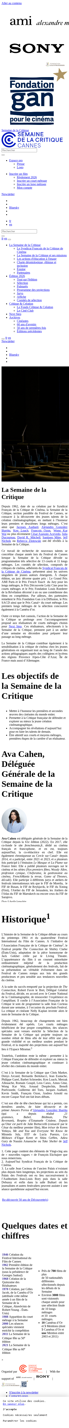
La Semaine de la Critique (25, 245)
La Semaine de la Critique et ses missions (42, 255)
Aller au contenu (12, 3)
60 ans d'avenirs (26, 324)
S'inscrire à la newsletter (23, 1392)
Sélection (22, 283)
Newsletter (8, 194)
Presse (21, 163)
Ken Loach (20, 530)
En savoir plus (13, 1403)
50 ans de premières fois (31, 327)
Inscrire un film (18, 173)
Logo (20, 167)
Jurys (20, 293)
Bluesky (14, 207)
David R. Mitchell (28, 537)
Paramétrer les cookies (20, 1420)
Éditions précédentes (29, 331)
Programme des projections (33, 289)
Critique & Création (21, 303)
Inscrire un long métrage (31, 184)
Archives (14, 317)
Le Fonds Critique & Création (35, 307)
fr (10, 221)
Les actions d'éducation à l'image (37, 258)
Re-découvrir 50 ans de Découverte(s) (25, 1199)
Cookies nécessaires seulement (25, 1415)
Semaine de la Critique (15, 130)
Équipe (21, 269)
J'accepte (10, 1409)
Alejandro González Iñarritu (50, 1110)
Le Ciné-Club (25, 310)
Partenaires (23, 272)
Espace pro (16, 160)
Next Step (15, 314)
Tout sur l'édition (27, 279)
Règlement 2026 (27, 177)
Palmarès (22, 286)
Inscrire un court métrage (32, 180)
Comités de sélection (29, 300)
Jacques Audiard (27, 527)
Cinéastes (22, 321)
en (10, 224)
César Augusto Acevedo (45, 534)
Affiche (21, 296)
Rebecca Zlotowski (29, 540)
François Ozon (40, 530)
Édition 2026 (17, 276)
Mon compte (24, 187)
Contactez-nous (18, 1396)
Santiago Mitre (52, 537)
